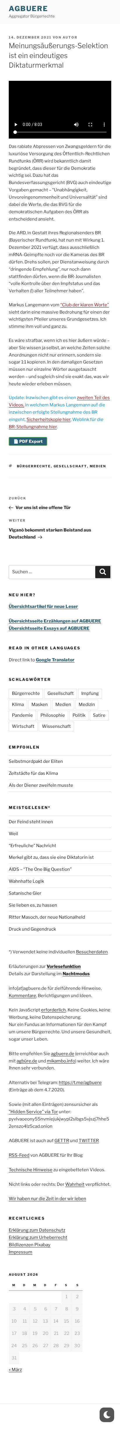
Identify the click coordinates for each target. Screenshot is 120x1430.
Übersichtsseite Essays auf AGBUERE (49, 628)
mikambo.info (61, 1061)
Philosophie (52, 715)
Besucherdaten (92, 952)
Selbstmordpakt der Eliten (36, 761)
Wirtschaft (23, 726)
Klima (18, 704)
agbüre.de (27, 1061)
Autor (70, 37)
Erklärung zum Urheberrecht (38, 1237)
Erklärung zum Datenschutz (37, 1230)
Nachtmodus (76, 973)
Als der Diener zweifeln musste (41, 785)
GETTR (61, 1140)
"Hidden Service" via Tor (33, 1111)
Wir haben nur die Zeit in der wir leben (47, 1198)
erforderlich (53, 1010)
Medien (98, 466)
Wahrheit (74, 1184)
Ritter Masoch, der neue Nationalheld (47, 917)
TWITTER (89, 1140)
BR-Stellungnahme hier (33, 426)
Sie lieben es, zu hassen (33, 905)
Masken (39, 704)
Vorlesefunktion (64, 966)
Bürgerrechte (34, 466)
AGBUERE (28, 8)
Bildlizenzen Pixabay (29, 1244)
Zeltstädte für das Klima (33, 773)
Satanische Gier (25, 893)
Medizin (87, 704)
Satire (99, 715)
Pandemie (22, 715)
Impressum (20, 1252)
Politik (79, 715)
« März (15, 1369)
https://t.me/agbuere (80, 1082)
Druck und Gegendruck (32, 929)
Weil (13, 833)
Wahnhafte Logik (26, 881)
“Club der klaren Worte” (84, 304)
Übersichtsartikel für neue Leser (43, 606)
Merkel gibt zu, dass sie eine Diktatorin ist (51, 857)
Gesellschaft (70, 466)
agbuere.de (62, 1053)
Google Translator (55, 659)
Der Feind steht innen (31, 821)
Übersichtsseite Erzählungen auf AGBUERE (55, 621)
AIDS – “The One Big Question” (40, 869)
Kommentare (22, 995)
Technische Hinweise (30, 1169)
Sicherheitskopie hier (48, 419)
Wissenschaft (56, 726)
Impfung (90, 693)
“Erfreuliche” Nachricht (32, 845)
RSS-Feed (19, 1155)
